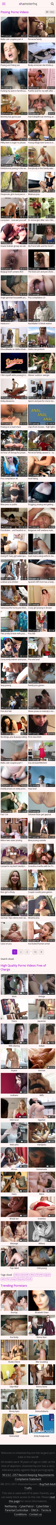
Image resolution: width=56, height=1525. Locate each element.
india (16, 1274)
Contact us (35, 1514)
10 (35, 951)
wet (3, 1279)
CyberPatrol (26, 1506)
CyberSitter (42, 1506)
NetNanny (11, 1506)
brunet (40, 1274)
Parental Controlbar (16, 1510)
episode (24, 1274)
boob (28, 1279)
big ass (21, 1279)
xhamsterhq (28, 4)
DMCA (34, 1510)
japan (47, 1274)
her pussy (11, 1279)
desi (32, 1274)
